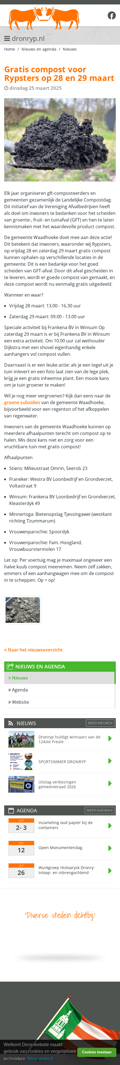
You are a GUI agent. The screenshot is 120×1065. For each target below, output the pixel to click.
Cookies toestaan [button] (97, 1052)
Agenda (19, 690)
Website (20, 702)
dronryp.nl (27, 38)
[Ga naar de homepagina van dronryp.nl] (50, 19)
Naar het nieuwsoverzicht (35, 650)
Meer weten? (40, 1058)
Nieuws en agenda (38, 49)
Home (9, 49)
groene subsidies (22, 402)
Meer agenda (99, 810)
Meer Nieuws (99, 723)
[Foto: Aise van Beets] (22, 610)
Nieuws (70, 49)
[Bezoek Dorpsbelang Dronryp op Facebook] (111, 15)
